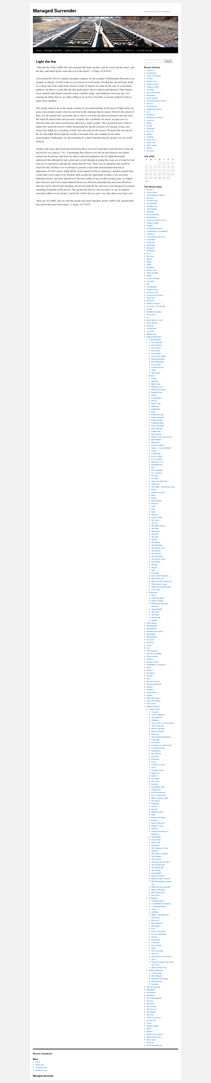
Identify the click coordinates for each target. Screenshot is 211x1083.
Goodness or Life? (158, 764)
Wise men (150, 150)
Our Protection (152, 650)
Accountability (152, 203)
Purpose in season (153, 681)
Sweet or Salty (156, 517)
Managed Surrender (54, 10)
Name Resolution (157, 598)
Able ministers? (157, 717)
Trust (153, 570)
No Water (154, 478)
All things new (152, 206)
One (148, 648)
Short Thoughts (90, 50)
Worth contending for (154, 1045)
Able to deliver (152, 192)
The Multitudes (156, 545)
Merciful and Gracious (155, 631)
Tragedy (154, 567)
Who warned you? (158, 892)
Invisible (154, 784)
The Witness (155, 561)
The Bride (155, 528)
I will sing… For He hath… (157, 306)
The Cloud (155, 611)
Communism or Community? (157, 231)
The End (154, 850)
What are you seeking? (155, 117)
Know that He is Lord (155, 320)
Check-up (154, 734)
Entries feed (39, 1064)
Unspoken (155, 573)
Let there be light (157, 367)
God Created (156, 353)
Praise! (153, 489)
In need (149, 125)
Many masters (152, 145)
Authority (150, 137)
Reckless (154, 820)
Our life (154, 806)
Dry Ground (155, 348)
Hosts (153, 595)
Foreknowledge (157, 420)
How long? (155, 781)
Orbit (153, 370)
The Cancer (155, 531)
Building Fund (156, 392)
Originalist (155, 803)
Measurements (152, 625)
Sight (153, 506)
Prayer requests (152, 98)
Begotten (154, 381)
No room (154, 475)
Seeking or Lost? (157, 825)
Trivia (153, 959)
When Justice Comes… (160, 584)
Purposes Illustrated (154, 684)
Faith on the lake (157, 414)
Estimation (150, 114)
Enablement (155, 409)
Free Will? (155, 756)
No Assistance (156, 473)
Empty (149, 261)
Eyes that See (156, 753)
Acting (153, 378)
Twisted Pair (155, 617)
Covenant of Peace (158, 748)
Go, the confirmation (159, 934)
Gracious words (152, 84)
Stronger (154, 514)
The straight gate (157, 867)
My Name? (155, 800)
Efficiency (155, 406)
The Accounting (157, 950)
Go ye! (153, 762)
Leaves (153, 450)
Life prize (150, 70)
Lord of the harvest (158, 792)
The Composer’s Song (159, 848)
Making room (152, 334)
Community (153, 898)
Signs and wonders (154, 92)
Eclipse (149, 134)
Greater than (155, 431)
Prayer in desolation (158, 817)
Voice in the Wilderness (160, 575)
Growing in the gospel (155, 295)
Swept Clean (156, 839)
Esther (149, 264)
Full (148, 284)
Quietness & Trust (158, 492)
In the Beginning (155, 339)
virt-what (154, 984)
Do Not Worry (156, 345)
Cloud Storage (156, 973)
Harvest (154, 775)
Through (154, 564)
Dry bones (150, 256)
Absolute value (152, 200)
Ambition (154, 912)
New (153, 467)
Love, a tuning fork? (158, 795)
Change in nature (153, 87)
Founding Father (157, 423)
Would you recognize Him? (161, 586)
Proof (149, 667)
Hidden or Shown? (153, 303)
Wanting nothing (153, 1025)
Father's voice (152, 81)
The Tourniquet (156, 556)
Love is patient (156, 459)
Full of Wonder (156, 428)
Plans (153, 814)
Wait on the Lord (157, 578)
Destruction (151, 95)
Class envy (155, 920)
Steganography (156, 609)
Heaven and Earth (157, 359)
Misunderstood (156, 464)
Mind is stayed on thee (159, 798)
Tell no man (155, 842)
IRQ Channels (156, 975)
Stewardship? (156, 837)
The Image (155, 614)
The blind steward (158, 525)
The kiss (154, 539)
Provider (150, 675)
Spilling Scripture (72, 50)
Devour (154, 400)
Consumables (156, 398)
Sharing (149, 695)
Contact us (150, 234)
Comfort (150, 225)
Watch (149, 1028)
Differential (151, 245)
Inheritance (155, 442)
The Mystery (156, 550)
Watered (149, 1031)
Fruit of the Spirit (157, 425)
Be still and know (153, 214)
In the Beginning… (158, 361)
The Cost (154, 953)
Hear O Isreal (156, 434)
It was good (151, 139)
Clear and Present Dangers (161, 737)
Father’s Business (157, 417)
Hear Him (150, 300)
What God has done (154, 1037)
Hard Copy (151, 298)
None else (150, 120)
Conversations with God (156, 236)
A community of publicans (161, 903)
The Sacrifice (156, 553)
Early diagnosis (157, 923)
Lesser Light (155, 364)
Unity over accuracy (154, 75)
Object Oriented (157, 600)
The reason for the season (160, 862)
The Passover (151, 1009)
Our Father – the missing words (163, 486)
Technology (153, 592)
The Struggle (156, 870)
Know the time (152, 323)
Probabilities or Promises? (156, 664)
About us (130, 50)
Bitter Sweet (155, 384)
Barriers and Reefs (158, 728)
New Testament (157, 470)
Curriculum (105, 50)
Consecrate (155, 739)
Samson (149, 687)
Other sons (155, 484)
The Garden (155, 373)
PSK (148, 678)
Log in (37, 1062)
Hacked (154, 937)
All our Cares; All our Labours (162, 723)
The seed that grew (158, 864)
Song (153, 509)
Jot (148, 317)
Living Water (156, 453)
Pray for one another (154, 653)
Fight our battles (152, 273)
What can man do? (158, 875)
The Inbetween (156, 981)
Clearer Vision (154, 709)
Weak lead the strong (159, 967)
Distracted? (151, 248)
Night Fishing (152, 637)
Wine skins (155, 895)
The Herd (154, 536)
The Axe (154, 523)
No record (150, 639)
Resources (117, 50)
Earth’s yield (155, 403)
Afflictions (155, 720)
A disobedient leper (158, 906)
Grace (153, 767)
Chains (153, 395)
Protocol (150, 670)
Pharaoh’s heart (157, 812)
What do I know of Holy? (160, 878)
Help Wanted (156, 439)
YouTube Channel (144, 50)
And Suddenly (152, 209)
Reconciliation (156, 500)
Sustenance (151, 128)
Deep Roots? (156, 750)
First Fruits (155, 350)
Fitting (149, 123)
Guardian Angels (157, 770)
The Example (156, 856)
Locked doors (152, 73)
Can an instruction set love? (157, 100)
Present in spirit (152, 662)
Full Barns (155, 759)
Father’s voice (152, 270)
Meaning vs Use (157, 461)
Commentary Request (154, 228)
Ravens (154, 498)
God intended (151, 286)
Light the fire (156, 789)
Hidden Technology (156, 970)
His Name (155, 778)
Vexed (149, 1023)
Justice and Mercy (158, 445)
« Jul (146, 181)
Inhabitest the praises (154, 109)
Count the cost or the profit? (161, 745)
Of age (149, 645)
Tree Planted (151, 1012)
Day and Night (156, 342)
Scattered (150, 689)
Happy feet (155, 773)
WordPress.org (40, 1070)
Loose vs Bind (156, 456)
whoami (154, 620)
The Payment (156, 859)
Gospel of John (152, 289)
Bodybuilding (152, 217)
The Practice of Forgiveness (161, 956)
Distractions (151, 250)
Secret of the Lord (158, 823)
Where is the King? (158, 889)
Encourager (155, 925)
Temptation (155, 845)
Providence (151, 673)
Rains (153, 495)
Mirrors (149, 148)
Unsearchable (156, 873)
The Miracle (155, 542)
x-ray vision (155, 589)
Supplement (151, 989)
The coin (150, 103)
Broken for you (157, 386)
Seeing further (152, 692)
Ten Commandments (154, 998)
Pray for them (156, 945)
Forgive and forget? (158, 931)
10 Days (150, 78)
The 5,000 (155, 520)
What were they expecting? (161, 887)
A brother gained (157, 900)
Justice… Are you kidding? (161, 448)
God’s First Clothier (158, 356)
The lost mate (151, 1006)
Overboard (155, 942)
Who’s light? (151, 1039)
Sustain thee (151, 992)
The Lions (150, 1003)
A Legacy (154, 712)
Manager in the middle (159, 978)
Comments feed (41, 1067)
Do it (148, 112)
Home (39, 50)
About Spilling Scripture (156, 195)
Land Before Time (158, 787)
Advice (154, 909)
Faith (153, 411)
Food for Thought (153, 278)
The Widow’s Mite (158, 559)
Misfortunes (151, 634)
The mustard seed (157, 548)
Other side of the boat (159, 481)
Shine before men (153, 698)
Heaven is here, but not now (161, 436)
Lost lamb (150, 89)
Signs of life (151, 142)
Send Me (154, 503)
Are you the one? (157, 725)
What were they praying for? (161, 581)
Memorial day (152, 106)
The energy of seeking (159, 853)
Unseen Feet (151, 1020)
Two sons (150, 131)
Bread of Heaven (157, 731)
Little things (155, 939)
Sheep (153, 948)
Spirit (153, 511)
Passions (154, 809)
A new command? (158, 714)
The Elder (154, 534)
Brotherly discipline (158, 389)
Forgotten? (150, 281)
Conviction (155, 742)
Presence (150, 659)
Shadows (154, 828)
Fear (153, 928)
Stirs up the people (153, 987)
